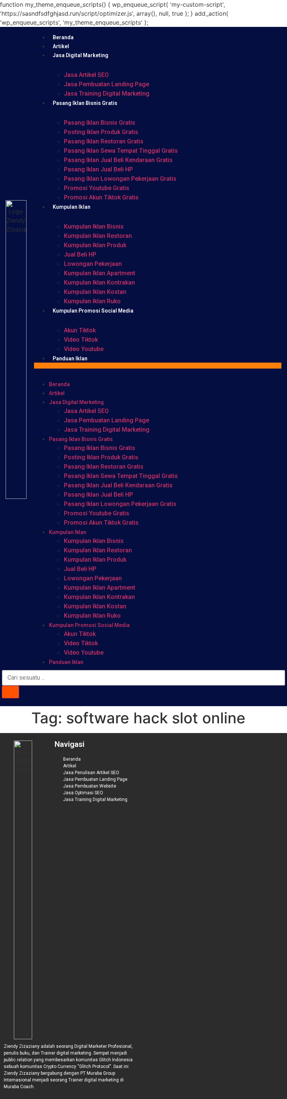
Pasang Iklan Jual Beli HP (98, 169)
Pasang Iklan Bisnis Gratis (85, 103)
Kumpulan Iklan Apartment (99, 273)
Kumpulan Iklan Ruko (92, 301)
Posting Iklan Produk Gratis (101, 132)
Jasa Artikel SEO (86, 74)
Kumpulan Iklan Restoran (98, 235)
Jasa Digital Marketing (80, 55)
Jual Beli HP (80, 254)
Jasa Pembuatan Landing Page (106, 84)
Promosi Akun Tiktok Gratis (101, 197)
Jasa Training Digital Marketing (106, 93)
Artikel (61, 46)
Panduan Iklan (70, 358)
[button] (157, 366)
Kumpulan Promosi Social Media (93, 311)
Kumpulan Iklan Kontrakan (99, 282)
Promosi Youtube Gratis (96, 188)
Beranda (63, 37)
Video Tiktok (81, 339)
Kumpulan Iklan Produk (95, 245)
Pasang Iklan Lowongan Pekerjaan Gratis (120, 178)
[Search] (10, 692)
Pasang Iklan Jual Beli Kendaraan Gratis (118, 160)
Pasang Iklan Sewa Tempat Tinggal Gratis (121, 150)
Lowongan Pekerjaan (93, 263)
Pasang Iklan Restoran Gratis (104, 141)
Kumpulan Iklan (71, 207)
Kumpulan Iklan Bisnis (94, 226)
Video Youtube (84, 349)
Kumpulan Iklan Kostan (95, 291)
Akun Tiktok (80, 330)
